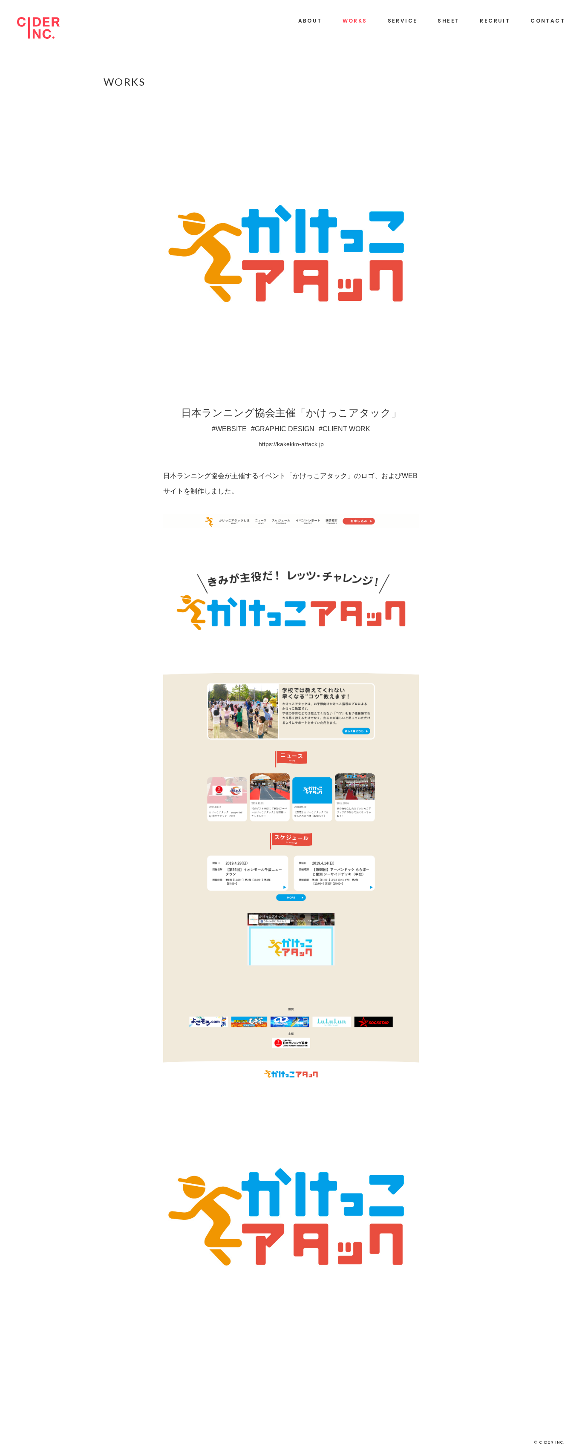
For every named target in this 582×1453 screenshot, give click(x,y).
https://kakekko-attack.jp (291, 444)
